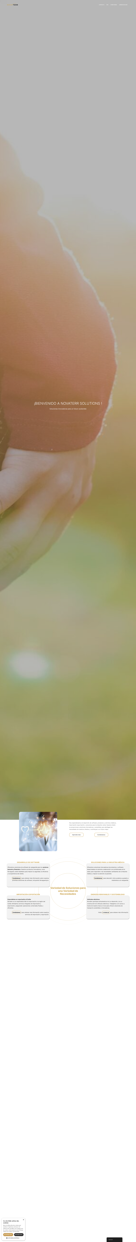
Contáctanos (101, 835)
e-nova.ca (106, 912)
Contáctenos (16, 878)
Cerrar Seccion (123, 4)
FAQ (107, 4)
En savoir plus (16, 1231)
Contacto (101, 4)
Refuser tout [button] (19, 1234)
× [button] (23, 1219)
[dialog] (13, 1229)
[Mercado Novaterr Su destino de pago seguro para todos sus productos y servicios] (13, 4)
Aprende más (76, 835)
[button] (13, 1238)
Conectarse (113, 4)
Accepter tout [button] (8, 1234)
